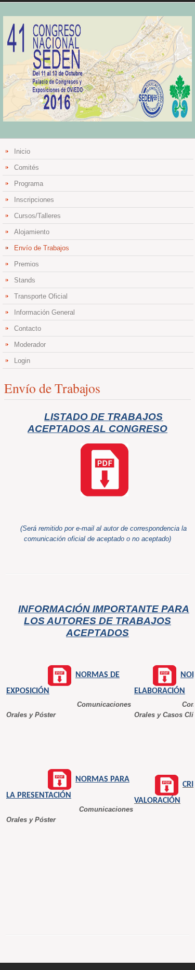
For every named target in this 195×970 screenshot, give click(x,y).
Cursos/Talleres (37, 216)
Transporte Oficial (41, 296)
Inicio (22, 151)
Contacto (27, 328)
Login (22, 361)
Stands (24, 280)
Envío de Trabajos (41, 248)
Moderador (30, 344)
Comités (26, 167)
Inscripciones (34, 200)
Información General (44, 312)
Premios (26, 264)
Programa (28, 183)
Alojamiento (31, 232)
